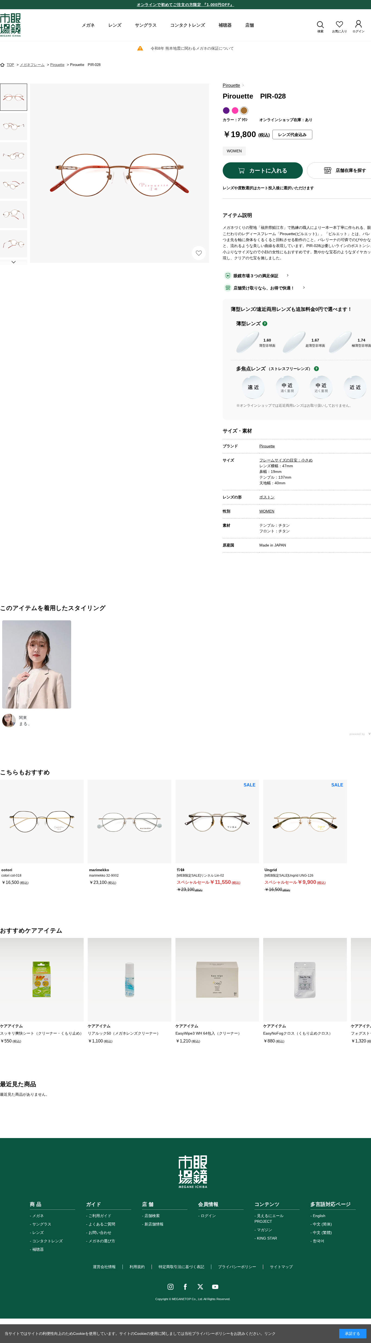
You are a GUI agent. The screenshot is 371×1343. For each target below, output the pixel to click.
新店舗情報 (154, 1224)
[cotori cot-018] (42, 821)
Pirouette (231, 85)
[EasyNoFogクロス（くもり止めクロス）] (305, 980)
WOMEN (266, 511)
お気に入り (199, 253)
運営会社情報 (104, 1267)
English (319, 1216)
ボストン (267, 497)
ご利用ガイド (100, 1216)
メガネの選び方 (102, 1241)
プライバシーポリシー (237, 1267)
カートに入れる (268, 170)
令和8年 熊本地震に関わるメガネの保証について (192, 48)
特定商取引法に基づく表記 (181, 1267)
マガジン (264, 1230)
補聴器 (38, 1249)
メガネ (38, 1216)
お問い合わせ (100, 1232)
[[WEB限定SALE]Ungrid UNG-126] (305, 821)
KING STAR (267, 1238)
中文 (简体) (322, 1224)
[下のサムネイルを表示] (13, 262)
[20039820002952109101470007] (13, 97)
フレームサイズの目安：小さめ (286, 460)
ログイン (208, 1216)
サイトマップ (281, 1267)
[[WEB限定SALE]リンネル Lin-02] (217, 821)
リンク (270, 1333)
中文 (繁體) (322, 1232)
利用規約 (137, 1267)
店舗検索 (152, 1216)
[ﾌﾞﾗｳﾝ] (119, 173)
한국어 (318, 1241)
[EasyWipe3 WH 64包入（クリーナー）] (217, 980)
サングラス (41, 1224)
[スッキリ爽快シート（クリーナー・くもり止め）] (42, 980)
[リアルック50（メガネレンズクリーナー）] (129, 980)
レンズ (38, 1232)
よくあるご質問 (102, 1224)
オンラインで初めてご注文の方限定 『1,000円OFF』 (185, 5)
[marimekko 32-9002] (129, 821)
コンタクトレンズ (47, 1241)
